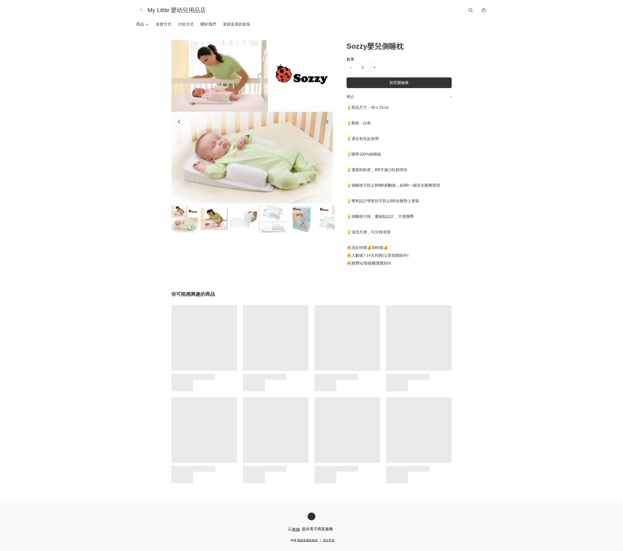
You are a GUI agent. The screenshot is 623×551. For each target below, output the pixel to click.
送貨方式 (163, 24)
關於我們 (208, 24)
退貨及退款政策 (236, 24)
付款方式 (186, 24)
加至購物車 (399, 83)
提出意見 (329, 540)
